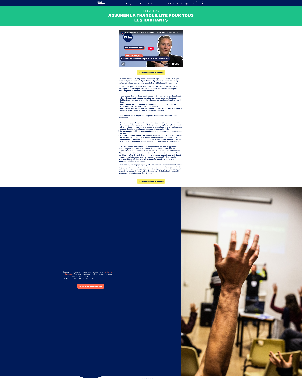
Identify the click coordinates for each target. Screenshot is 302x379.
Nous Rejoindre (186, 3)
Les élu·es (151, 3)
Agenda (201, 3)
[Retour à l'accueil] (101, 3)
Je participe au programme (90, 286)
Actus (195, 3)
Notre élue (143, 3)
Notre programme (132, 3)
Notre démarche (173, 3)
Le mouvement (161, 3)
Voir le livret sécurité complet (151, 72)
